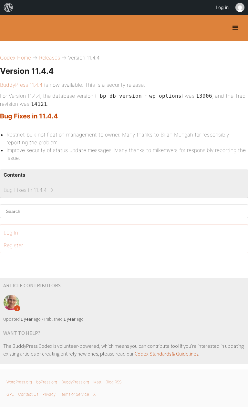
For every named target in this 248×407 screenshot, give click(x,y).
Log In (11, 232)
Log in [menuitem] (222, 7)
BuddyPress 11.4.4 (21, 85)
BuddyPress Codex (10, 28)
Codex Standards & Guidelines (166, 353)
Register (13, 245)
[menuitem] (8, 7)
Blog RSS (113, 382)
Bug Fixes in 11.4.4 (29, 116)
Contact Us (28, 394)
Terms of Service (74, 394)
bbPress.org (46, 382)
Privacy (49, 394)
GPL (10, 394)
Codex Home (15, 57)
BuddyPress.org (75, 382)
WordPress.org (19, 382)
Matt (97, 382)
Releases (49, 57)
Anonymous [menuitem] (239, 7)
